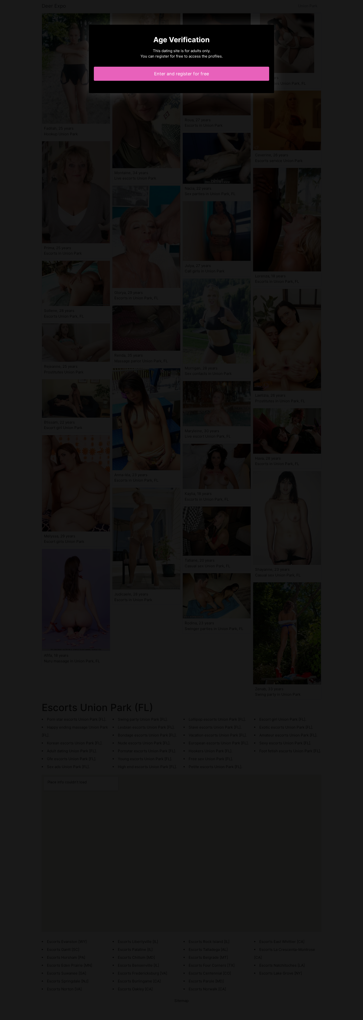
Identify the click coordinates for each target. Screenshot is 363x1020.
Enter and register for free (181, 73)
